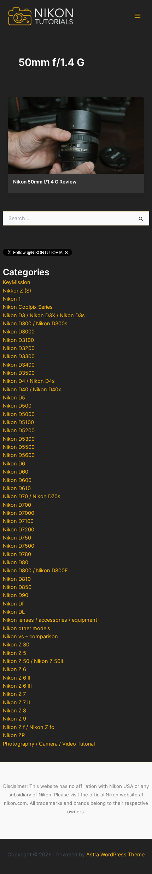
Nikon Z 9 (14, 719)
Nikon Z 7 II (16, 702)
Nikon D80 (15, 562)
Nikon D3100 (18, 340)
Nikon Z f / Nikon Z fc (28, 727)
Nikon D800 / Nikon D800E (35, 570)
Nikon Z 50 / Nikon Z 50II (33, 661)
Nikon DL (14, 612)
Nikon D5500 (19, 447)
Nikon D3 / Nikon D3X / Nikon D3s (44, 315)
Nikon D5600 (19, 455)
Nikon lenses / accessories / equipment (50, 620)
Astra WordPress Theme (115, 854)
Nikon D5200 (19, 430)
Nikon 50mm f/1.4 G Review (44, 182)
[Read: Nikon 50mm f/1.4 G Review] (76, 134)
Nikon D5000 (19, 414)
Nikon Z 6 (14, 669)
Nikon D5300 (19, 439)
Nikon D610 (17, 488)
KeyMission (16, 282)
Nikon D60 (15, 472)
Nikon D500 (17, 406)
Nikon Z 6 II (16, 678)
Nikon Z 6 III (17, 686)
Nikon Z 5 (14, 653)
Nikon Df (13, 604)
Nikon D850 (17, 587)
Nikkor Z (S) (17, 291)
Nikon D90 (15, 595)
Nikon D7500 (18, 546)
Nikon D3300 (19, 356)
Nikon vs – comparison (30, 636)
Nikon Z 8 (14, 710)
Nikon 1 (12, 299)
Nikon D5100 (18, 422)
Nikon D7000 (18, 513)
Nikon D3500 (19, 373)
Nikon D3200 (19, 348)
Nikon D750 (17, 538)
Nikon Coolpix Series (28, 307)
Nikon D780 (17, 554)
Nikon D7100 (18, 521)
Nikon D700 (17, 505)
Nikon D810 (17, 579)
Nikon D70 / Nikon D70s (31, 496)
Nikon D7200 (18, 529)
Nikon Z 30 (16, 644)
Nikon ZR (14, 735)
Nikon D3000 (19, 331)
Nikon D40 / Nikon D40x (32, 389)
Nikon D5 (14, 397)
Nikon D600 (17, 480)
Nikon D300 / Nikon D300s (35, 323)
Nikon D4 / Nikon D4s (29, 381)
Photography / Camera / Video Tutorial (49, 744)
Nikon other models (26, 628)
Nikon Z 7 (14, 694)
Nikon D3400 (19, 365)
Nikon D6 (14, 463)
